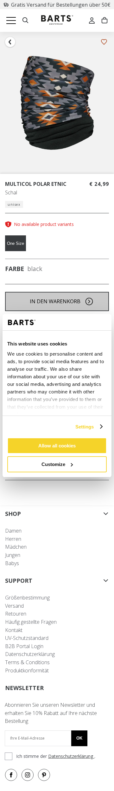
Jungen (12, 555)
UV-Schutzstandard (26, 638)
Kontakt (13, 630)
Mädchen (16, 546)
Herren (13, 538)
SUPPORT (18, 580)
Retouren (15, 613)
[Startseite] (57, 21)
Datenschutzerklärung (30, 654)
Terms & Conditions (27, 662)
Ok (79, 738)
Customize (53, 464)
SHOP (13, 513)
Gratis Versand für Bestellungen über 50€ (61, 4)
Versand (14, 605)
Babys (12, 563)
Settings (84, 426)
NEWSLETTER (24, 688)
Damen (13, 530)
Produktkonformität (27, 670)
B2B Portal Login (24, 646)
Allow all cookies (57, 445)
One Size (15, 243)
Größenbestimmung (27, 597)
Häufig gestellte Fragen (31, 621)
